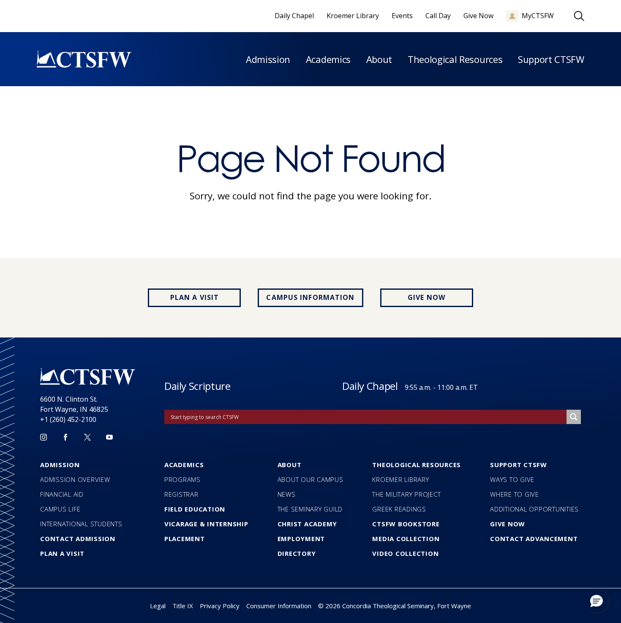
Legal (158, 605)
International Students (81, 524)
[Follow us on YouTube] (109, 437)
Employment (301, 538)
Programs (182, 479)
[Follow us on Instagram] (43, 437)
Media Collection (405, 538)
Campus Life (60, 509)
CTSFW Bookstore (405, 524)
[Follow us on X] (87, 437)
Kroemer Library (400, 479)
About (379, 59)
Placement (184, 538)
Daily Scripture (197, 386)
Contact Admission (77, 538)
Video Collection (405, 553)
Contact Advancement (533, 538)
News (287, 494)
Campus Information (310, 297)
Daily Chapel (370, 386)
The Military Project (406, 494)
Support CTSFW (551, 59)
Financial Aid (62, 494)
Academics (328, 59)
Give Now (426, 297)
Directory (297, 553)
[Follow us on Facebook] (65, 437)
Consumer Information (278, 605)
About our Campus (310, 479)
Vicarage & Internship (206, 524)
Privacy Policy (220, 605)
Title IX (182, 605)
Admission (268, 59)
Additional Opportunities (534, 509)
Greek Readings (399, 509)
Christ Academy (308, 524)
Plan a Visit (194, 297)
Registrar (181, 494)
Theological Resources (455, 59)
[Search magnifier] (574, 417)
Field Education (194, 509)
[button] (596, 600)
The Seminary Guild (310, 509)
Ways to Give (512, 479)
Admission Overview (75, 479)
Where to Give (514, 494)
